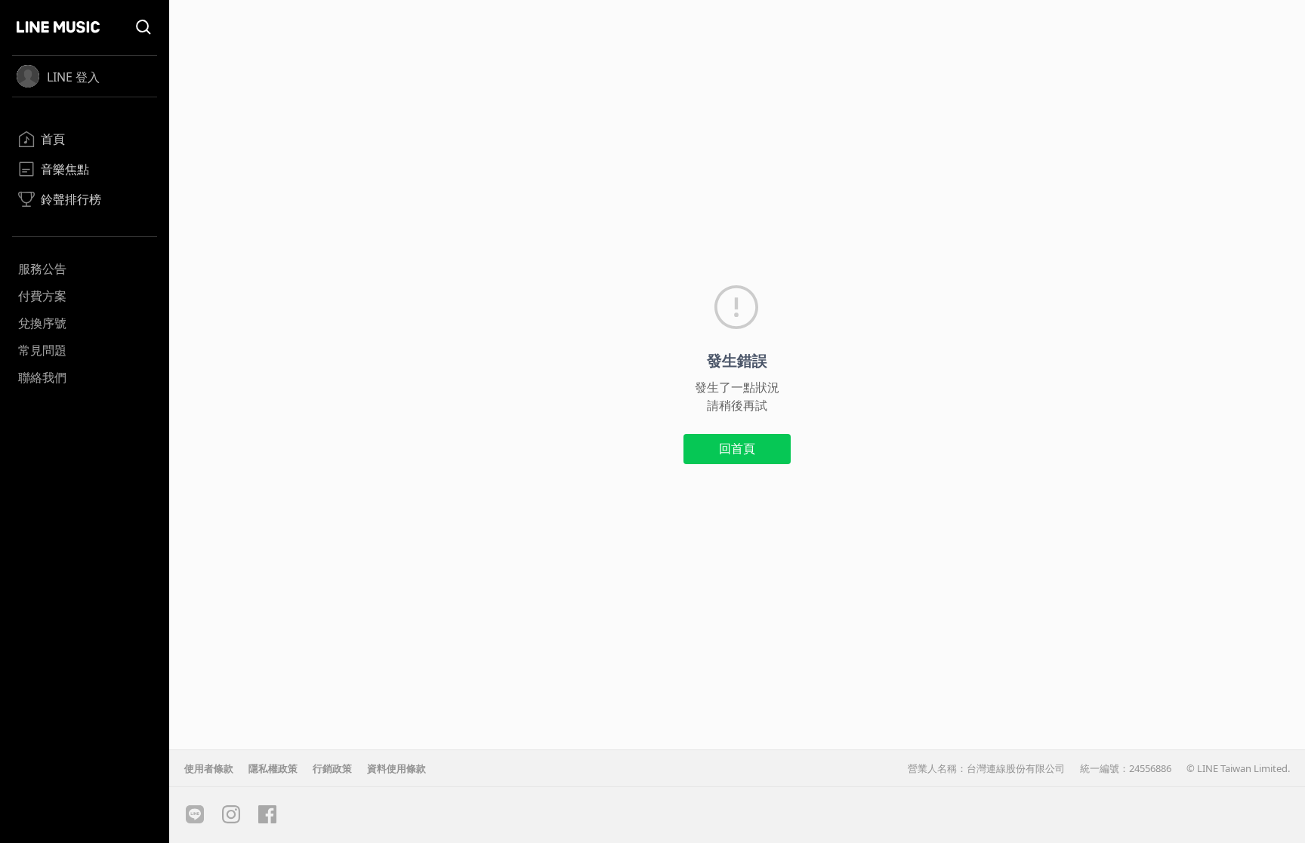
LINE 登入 (73, 77)
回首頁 (737, 448)
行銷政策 (332, 768)
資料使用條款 (396, 768)
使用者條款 (208, 768)
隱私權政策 (273, 768)
